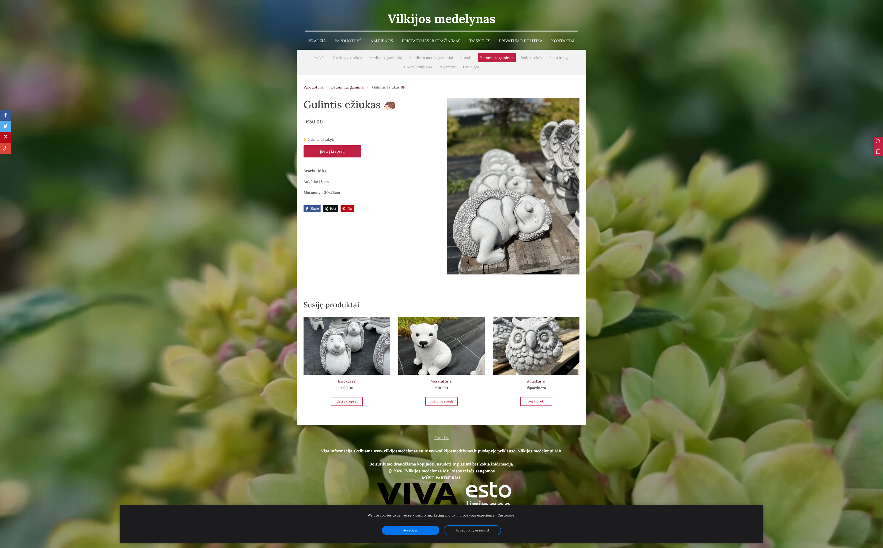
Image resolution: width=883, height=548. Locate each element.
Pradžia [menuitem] (317, 40)
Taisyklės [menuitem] (479, 40)
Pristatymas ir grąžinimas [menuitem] (431, 40)
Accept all (411, 530)
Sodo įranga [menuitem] (559, 57)
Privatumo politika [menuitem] (520, 40)
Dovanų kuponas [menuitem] (418, 67)
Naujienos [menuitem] (381, 40)
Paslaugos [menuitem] (471, 67)
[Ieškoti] (878, 141)
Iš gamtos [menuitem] (448, 67)
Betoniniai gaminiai (347, 87)
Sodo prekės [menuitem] (531, 57)
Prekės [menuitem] (319, 57)
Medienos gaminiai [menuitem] (385, 57)
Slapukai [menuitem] (441, 437)
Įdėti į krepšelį (332, 151)
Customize (506, 515)
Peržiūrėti (536, 401)
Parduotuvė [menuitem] (348, 40)
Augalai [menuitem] (466, 57)
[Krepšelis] (878, 151)
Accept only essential (472, 530)
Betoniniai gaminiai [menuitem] (496, 57)
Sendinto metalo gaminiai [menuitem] (431, 57)
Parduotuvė (314, 87)
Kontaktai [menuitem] (562, 40)
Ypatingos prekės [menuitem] (347, 57)
